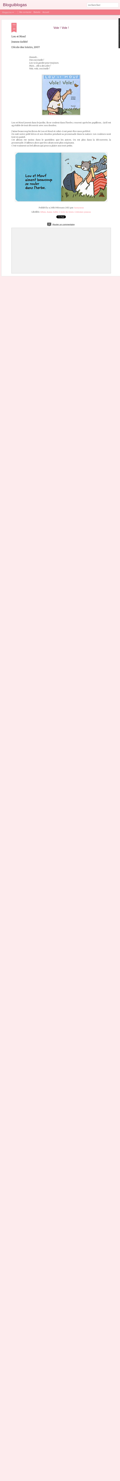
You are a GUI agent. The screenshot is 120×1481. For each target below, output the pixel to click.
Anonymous (79, 207)
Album (43, 211)
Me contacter (25, 12)
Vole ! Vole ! (61, 27)
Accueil (45, 12)
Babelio (37, 12)
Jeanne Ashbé (52, 211)
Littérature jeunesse (83, 211)
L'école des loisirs (66, 211)
